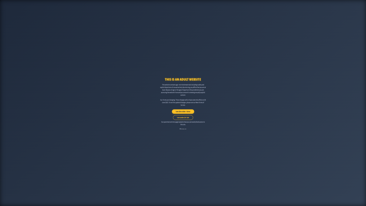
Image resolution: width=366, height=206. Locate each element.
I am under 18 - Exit (183, 118)
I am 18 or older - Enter (183, 112)
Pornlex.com (183, 129)
